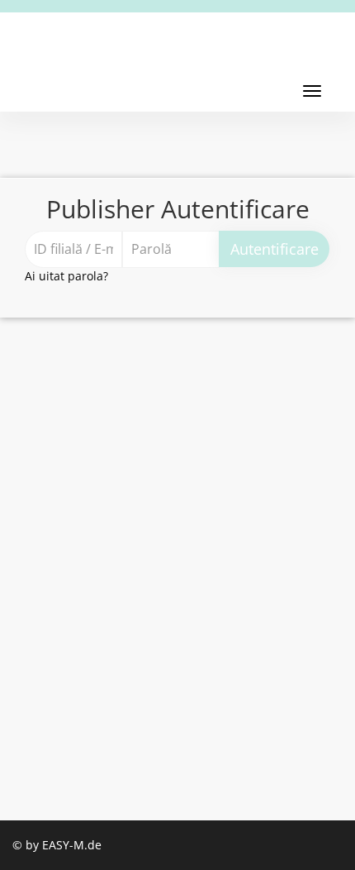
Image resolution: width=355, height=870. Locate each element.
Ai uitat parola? (66, 276)
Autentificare (274, 249)
